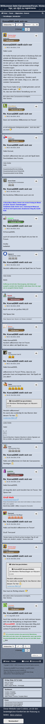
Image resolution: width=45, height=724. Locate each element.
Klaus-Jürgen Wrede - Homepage (14, 685)
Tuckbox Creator (10, 695)
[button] (28, 29)
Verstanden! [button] (13, 721)
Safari (10, 384)
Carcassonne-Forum (10, 500)
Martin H (11, 254)
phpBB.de (23, 670)
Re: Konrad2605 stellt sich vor (17, 114)
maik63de (10, 471)
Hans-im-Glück (9, 682)
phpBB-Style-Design (28, 672)
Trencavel (11, 513)
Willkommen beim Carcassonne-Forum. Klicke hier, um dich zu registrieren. (22, 7)
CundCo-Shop (9, 684)
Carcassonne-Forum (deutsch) (14, 702)
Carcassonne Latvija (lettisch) (13, 705)
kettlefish (11, 218)
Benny (10, 326)
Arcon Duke (11, 180)
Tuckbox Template (10, 692)
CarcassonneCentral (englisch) (14, 704)
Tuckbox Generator (10, 693)
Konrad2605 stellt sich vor (15, 21)
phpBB (13, 668)
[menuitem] (43, 13)
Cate (9, 446)
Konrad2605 (11, 37)
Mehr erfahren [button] (16, 715)
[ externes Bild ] (9, 418)
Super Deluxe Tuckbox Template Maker (16, 696)
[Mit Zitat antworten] (36, 35)
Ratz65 (10, 295)
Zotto (10, 137)
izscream (11, 605)
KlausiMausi (12, 106)
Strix (9, 353)
